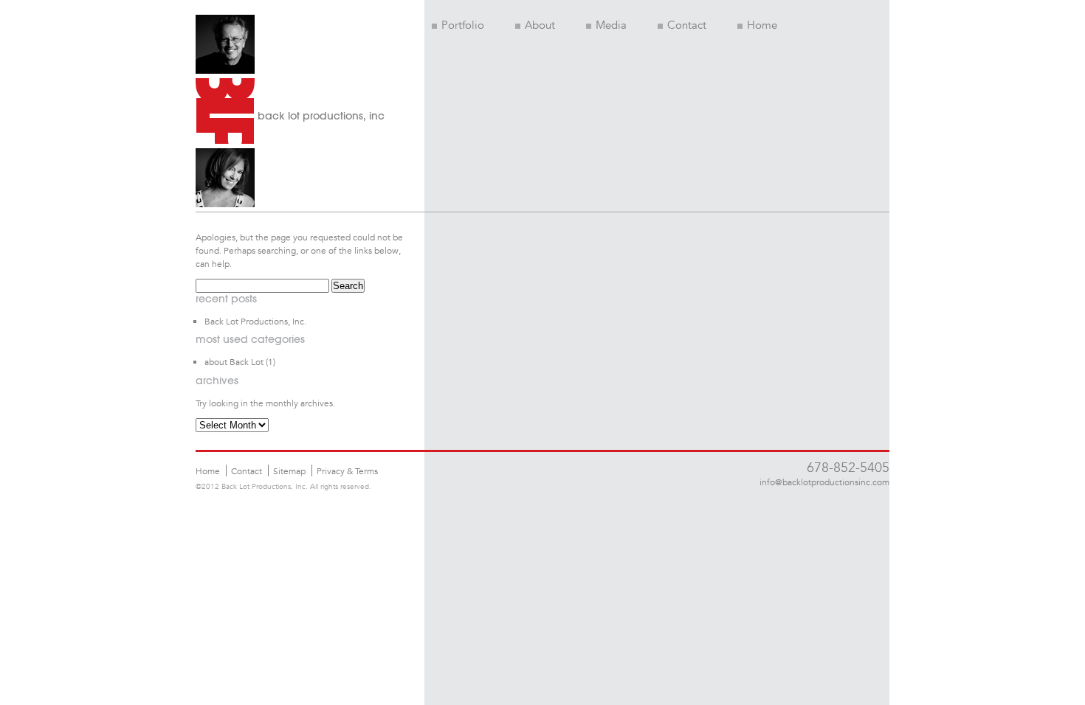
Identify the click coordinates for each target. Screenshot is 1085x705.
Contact (686, 25)
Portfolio (462, 25)
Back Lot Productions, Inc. (255, 321)
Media (611, 25)
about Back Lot (234, 361)
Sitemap (289, 470)
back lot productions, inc (321, 115)
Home (762, 25)
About (540, 25)
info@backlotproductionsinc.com (824, 481)
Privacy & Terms (347, 470)
